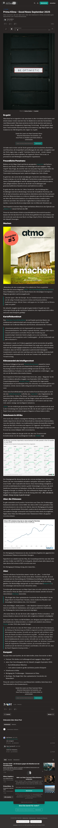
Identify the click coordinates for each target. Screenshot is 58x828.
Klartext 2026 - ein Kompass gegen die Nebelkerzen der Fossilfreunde (21, 764)
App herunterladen (36, 821)
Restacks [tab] (14, 724)
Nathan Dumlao (28, 111)
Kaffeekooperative (15, 394)
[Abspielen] (11, 29)
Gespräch (40, 164)
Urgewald (34, 394)
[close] (42, 771)
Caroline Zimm (24, 381)
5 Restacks (19, 704)
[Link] (1, 115)
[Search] (34, 3)
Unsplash (36, 111)
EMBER (38, 436)
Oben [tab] (5, 759)
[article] (29, 768)
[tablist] (10, 724)
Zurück (8, 714)
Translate (6, 9)
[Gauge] (52, 29)
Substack (15, 825)
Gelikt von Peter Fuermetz (13, 739)
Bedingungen (32, 818)
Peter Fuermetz (10, 19)
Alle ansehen (7, 797)
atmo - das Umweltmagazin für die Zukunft (38, 289)
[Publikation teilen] (37, 3)
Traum (5, 624)
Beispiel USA (47, 583)
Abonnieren (44, 3)
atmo (5, 406)
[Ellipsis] (54, 737)
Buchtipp (16, 594)
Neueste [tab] (10, 759)
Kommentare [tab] (7, 724)
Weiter (50, 714)
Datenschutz (25, 818)
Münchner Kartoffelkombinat (16, 320)
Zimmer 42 (7, 209)
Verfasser (8, 747)
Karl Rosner (9, 737)
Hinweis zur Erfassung (42, 818)
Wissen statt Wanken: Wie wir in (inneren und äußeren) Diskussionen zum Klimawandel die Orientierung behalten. (21, 768)
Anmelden (52, 3)
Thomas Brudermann (31, 364)
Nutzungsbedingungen (38, 794)
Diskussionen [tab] (16, 759)
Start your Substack (23, 821)
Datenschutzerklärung (31, 796)
